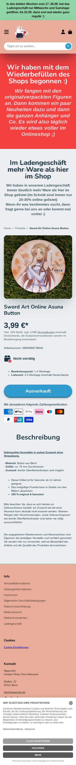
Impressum (11, 594)
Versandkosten (46, 332)
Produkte (20, 228)
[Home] (21, 32)
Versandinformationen (17, 583)
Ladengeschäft (13, 623)
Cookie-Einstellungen (16, 647)
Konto (63, 32)
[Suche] (68, 46)
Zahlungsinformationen (17, 589)
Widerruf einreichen (15, 617)
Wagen (70, 32)
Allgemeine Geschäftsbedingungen (25, 600)
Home (7, 228)
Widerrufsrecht (13, 612)
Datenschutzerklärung (17, 606)
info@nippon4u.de (14, 692)
